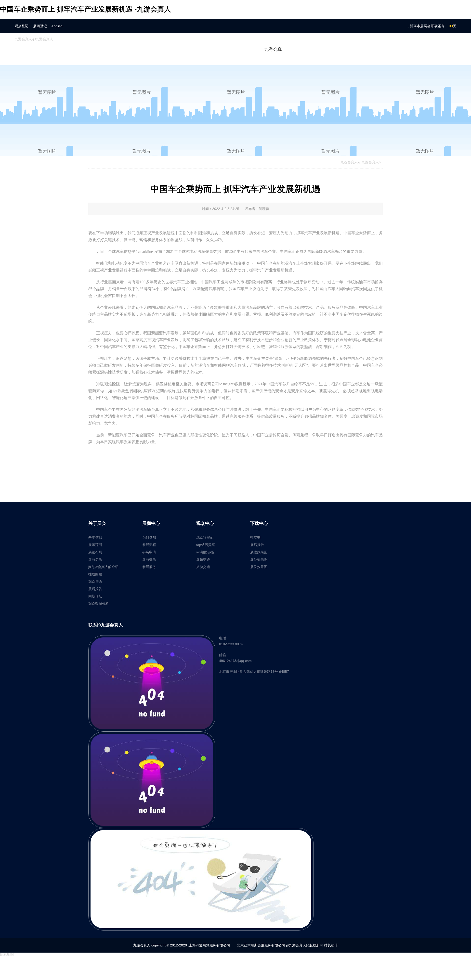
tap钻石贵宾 (205, 545)
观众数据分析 (98, 604)
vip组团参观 (205, 552)
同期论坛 (95, 596)
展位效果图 (258, 552)
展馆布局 (95, 552)
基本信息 (95, 537)
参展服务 (149, 567)
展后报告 (95, 589)
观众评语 (95, 581)
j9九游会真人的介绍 (103, 567)
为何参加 (149, 537)
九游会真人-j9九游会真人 (34, 39)
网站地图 (7, 955)
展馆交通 (203, 559)
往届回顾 (95, 574)
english (57, 26)
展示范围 (95, 545)
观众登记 (21, 26)
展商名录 (95, 559)
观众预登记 (204, 537)
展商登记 (40, 26)
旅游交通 (203, 567)
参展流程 (149, 545)
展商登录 (149, 559)
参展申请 (149, 552)
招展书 (255, 537)
